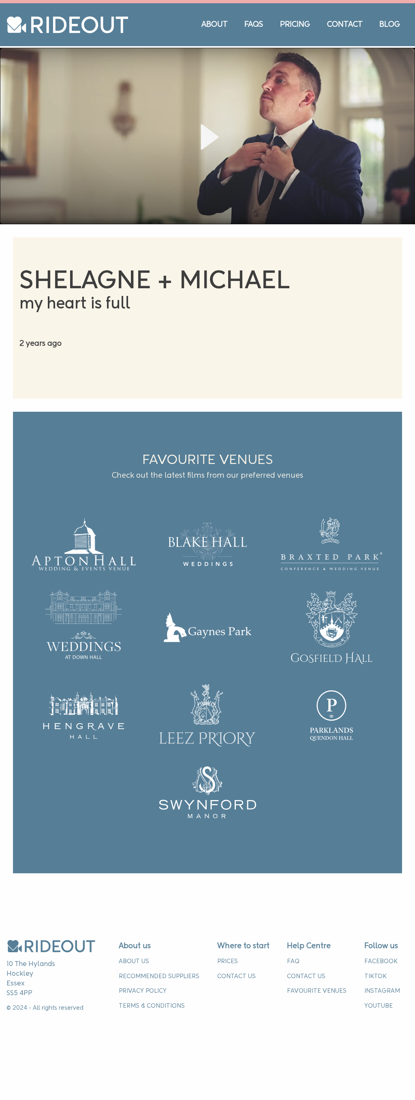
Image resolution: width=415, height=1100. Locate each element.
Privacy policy (143, 991)
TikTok (375, 976)
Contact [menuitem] (345, 24)
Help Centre (309, 946)
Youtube (378, 1006)
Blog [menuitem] (389, 24)
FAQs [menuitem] (253, 24)
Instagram (382, 991)
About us (135, 946)
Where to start (243, 946)
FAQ (293, 961)
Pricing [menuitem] (295, 24)
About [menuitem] (214, 24)
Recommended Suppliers (159, 976)
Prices (227, 961)
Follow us (381, 946)
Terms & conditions (152, 1006)
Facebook (381, 961)
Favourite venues (317, 991)
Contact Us (236, 976)
